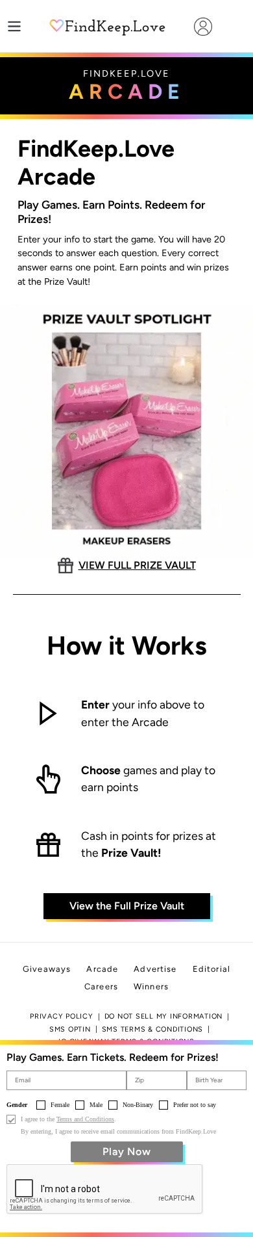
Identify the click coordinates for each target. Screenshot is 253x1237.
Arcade (102, 969)
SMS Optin (70, 1029)
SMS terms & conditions (153, 1029)
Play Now (126, 1151)
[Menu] (14, 26)
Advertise (155, 969)
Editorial (211, 969)
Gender (16, 1104)
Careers (101, 986)
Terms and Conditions (85, 1119)
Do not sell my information (163, 1016)
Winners (151, 986)
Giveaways (47, 969)
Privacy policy (61, 1016)
